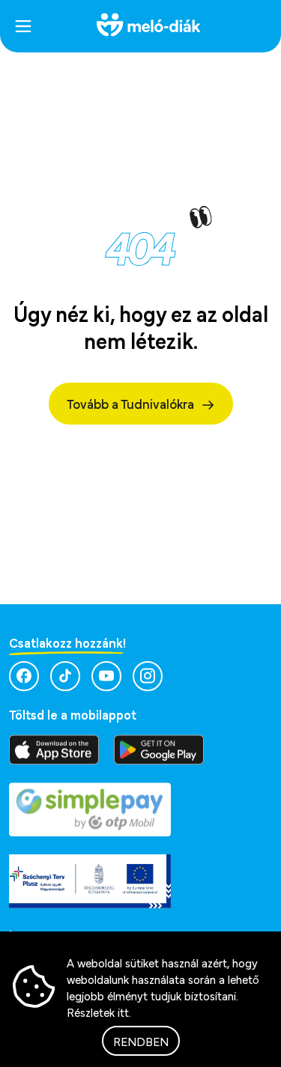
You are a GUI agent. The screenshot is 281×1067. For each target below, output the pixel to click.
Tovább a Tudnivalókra (130, 403)
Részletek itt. (99, 1011)
